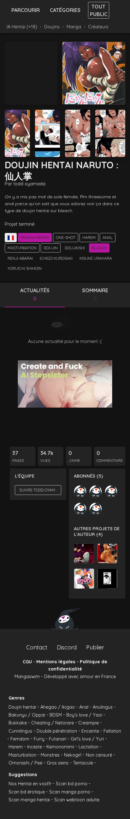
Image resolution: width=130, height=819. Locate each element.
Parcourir (25, 10)
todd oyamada (29, 184)
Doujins (52, 27)
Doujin (51, 247)
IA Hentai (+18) (22, 27)
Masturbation (22, 247)
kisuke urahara (96, 258)
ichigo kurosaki (56, 258)
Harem (89, 237)
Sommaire (95, 294)
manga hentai (35, 237)
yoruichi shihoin (25, 268)
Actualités (35, 294)
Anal (108, 237)
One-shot (65, 237)
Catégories (65, 10)
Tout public (98, 10)
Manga (74, 27)
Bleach (99, 247)
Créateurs (98, 27)
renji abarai (20, 258)
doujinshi (75, 247)
